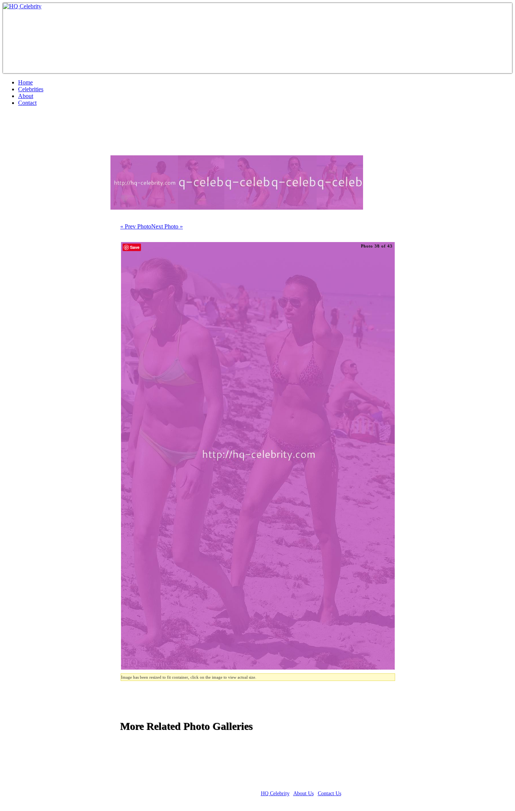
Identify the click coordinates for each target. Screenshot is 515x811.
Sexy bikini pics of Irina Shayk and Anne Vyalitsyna (136, 134)
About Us (303, 793)
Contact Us (329, 793)
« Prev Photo (135, 226)
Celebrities (30, 89)
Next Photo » (167, 226)
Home (25, 82)
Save (134, 247)
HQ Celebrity (275, 793)
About (25, 96)
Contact (27, 103)
